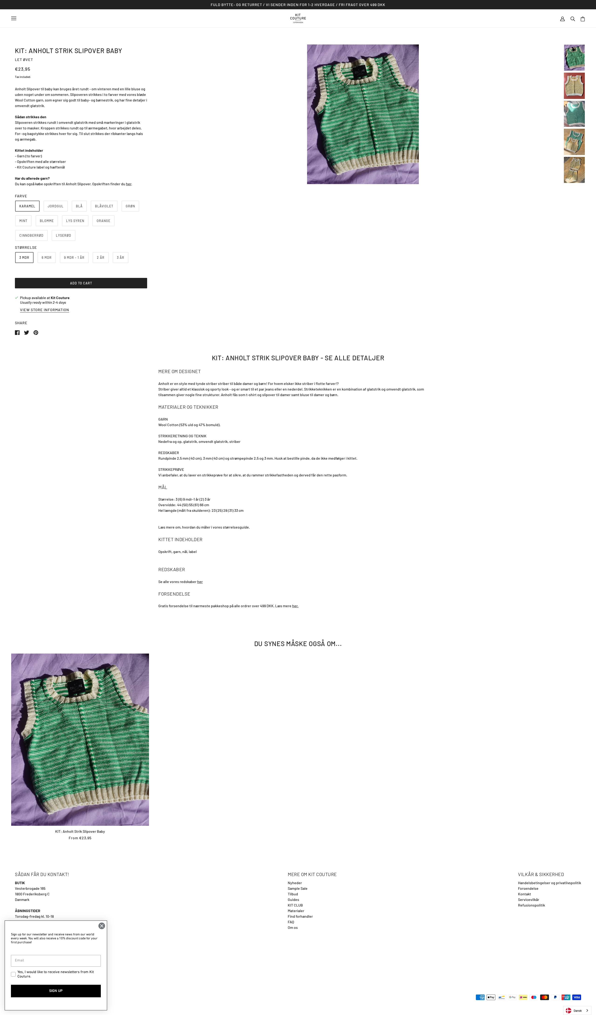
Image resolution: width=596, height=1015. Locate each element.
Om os (293, 927)
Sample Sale (298, 888)
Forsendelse (528, 888)
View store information (44, 310)
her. (295, 606)
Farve (21, 196)
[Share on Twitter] (27, 332)
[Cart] (583, 18)
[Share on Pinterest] (36, 332)
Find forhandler (300, 916)
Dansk (578, 1010)
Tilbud (293, 894)
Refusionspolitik (531, 905)
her (128, 184)
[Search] (573, 18)
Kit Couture (60, 297)
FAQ (291, 922)
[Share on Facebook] (17, 332)
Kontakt (524, 894)
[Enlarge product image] (363, 114)
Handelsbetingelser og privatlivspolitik (549, 882)
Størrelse (26, 247)
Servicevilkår (528, 899)
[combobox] (577, 1010)
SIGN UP (56, 991)
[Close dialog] (101, 925)
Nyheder (295, 882)
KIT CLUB (295, 905)
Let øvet (24, 59)
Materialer (296, 910)
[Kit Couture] (298, 18)
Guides (293, 899)
